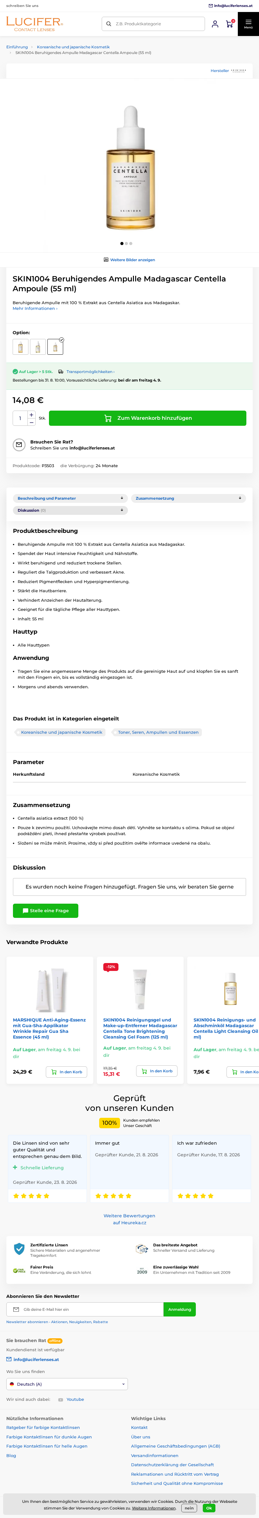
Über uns (140, 1436)
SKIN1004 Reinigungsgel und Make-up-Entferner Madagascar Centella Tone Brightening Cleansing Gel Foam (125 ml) (140, 1028)
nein (189, 1508)
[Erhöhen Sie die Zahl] (31, 415)
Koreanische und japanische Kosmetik (73, 47)
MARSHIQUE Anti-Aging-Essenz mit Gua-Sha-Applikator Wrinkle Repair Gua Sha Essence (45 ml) (49, 1028)
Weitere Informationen (154, 1508)
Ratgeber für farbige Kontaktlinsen (43, 1427)
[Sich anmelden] (215, 24)
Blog (11, 1455)
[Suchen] (109, 24)
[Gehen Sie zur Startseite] (34, 23)
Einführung (17, 47)
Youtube (75, 1399)
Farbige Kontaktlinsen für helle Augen (46, 1446)
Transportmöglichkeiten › (91, 371)
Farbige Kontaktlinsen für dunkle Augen (49, 1436)
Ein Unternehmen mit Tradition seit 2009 (191, 1272)
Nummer (20, 418)
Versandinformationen (154, 1455)
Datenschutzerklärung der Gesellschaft (172, 1464)
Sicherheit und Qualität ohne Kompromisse (177, 1483)
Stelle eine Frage (49, 910)
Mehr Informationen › (35, 308)
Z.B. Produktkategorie (138, 23)
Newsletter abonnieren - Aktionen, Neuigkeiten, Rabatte (57, 1322)
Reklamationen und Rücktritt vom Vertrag (175, 1474)
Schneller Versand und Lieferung (183, 1250)
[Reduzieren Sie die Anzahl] (31, 422)
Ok (209, 1508)
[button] (248, 24)
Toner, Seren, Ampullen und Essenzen (158, 732)
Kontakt (139, 1427)
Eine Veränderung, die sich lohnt (60, 1272)
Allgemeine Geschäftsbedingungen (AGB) (175, 1446)
